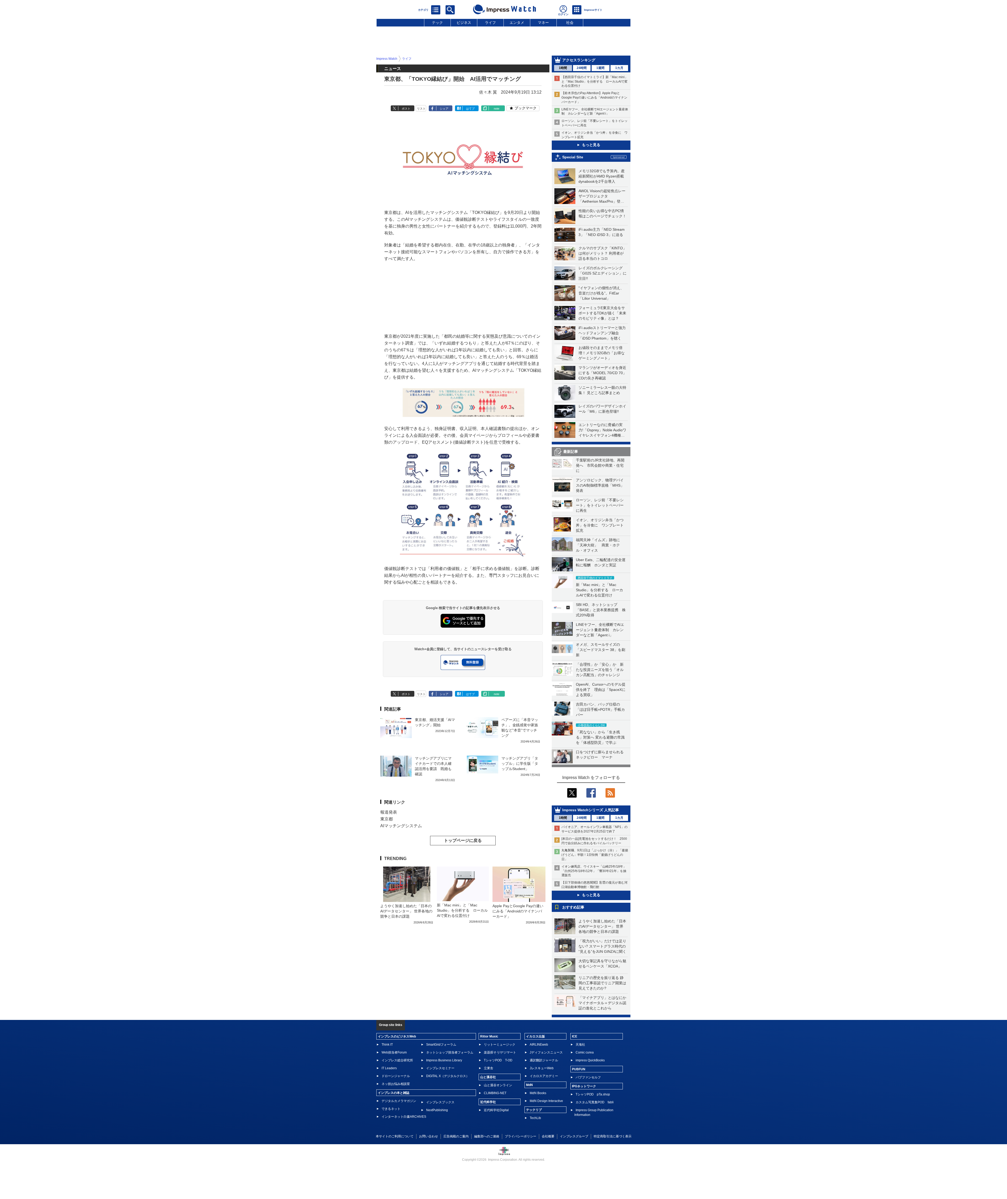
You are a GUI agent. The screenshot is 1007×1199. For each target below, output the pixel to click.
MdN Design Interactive (546, 1101)
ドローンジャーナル (396, 1076)
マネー (543, 22)
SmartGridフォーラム (441, 1044)
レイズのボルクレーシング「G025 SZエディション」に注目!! (602, 273)
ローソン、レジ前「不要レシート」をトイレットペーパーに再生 (600, 505)
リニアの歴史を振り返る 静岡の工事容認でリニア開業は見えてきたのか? (602, 983)
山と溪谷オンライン (498, 1085)
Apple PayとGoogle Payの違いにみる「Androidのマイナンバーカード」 (517, 911)
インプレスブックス (440, 1102)
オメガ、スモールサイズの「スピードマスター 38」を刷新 (600, 649)
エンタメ (517, 22)
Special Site (572, 157)
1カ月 (619, 68)
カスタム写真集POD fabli (595, 1102)
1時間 (563, 68)
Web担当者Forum (394, 1052)
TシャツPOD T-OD (498, 1060)
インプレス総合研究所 (397, 1060)
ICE (574, 1036)
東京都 (386, 819)
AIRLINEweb (539, 1044)
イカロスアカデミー (544, 1076)
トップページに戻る (463, 840)
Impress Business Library (444, 1060)
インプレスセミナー (440, 1068)
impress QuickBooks (590, 1060)
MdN (529, 1085)
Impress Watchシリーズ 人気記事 (590, 810)
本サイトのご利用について (395, 1136)
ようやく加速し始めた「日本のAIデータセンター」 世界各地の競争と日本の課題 (602, 926)
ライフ (490, 22)
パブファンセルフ (588, 1077)
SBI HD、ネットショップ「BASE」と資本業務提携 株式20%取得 (601, 610)
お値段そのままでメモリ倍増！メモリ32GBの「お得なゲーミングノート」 (602, 353)
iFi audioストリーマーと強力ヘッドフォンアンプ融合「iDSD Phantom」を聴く (602, 333)
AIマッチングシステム (401, 826)
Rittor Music (489, 1036)
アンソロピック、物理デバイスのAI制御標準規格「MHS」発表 (600, 485)
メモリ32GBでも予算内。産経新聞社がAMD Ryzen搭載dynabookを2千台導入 (602, 176)
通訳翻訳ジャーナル (544, 1060)
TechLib (535, 1118)
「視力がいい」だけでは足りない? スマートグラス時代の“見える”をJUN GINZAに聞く (602, 946)
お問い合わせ (428, 1136)
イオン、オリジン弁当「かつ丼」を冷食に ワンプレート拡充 (600, 525)
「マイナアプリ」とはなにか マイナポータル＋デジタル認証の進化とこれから (604, 1003)
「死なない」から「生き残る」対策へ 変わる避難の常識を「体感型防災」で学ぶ (600, 737)
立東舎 (488, 1068)
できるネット (391, 1109)
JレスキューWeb (542, 1068)
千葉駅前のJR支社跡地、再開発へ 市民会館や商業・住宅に (600, 465)
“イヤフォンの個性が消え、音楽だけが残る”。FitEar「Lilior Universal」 (601, 293)
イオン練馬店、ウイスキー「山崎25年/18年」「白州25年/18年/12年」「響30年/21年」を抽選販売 (593, 871)
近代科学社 (488, 1102)
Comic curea (585, 1052)
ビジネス (464, 22)
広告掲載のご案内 (456, 1136)
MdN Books (538, 1093)
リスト (421, 108)
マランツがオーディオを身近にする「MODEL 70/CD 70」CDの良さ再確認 (602, 372)
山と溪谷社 (488, 1077)
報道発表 (388, 812)
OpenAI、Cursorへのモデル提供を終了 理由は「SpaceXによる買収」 (600, 689)
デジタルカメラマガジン (399, 1101)
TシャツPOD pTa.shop (593, 1094)
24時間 (582, 68)
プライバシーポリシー (520, 1136)
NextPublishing (437, 1110)
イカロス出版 (535, 1036)
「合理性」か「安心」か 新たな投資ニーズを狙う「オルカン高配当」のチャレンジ (600, 669)
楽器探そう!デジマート (500, 1052)
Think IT (387, 1044)
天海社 (580, 1044)
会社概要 (548, 1136)
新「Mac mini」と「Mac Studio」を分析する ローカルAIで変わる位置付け (599, 590)
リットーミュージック (499, 1044)
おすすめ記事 (573, 907)
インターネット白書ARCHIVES (404, 1117)
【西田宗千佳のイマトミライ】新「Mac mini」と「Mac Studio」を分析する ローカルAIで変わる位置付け (594, 81)
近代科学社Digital (496, 1110)
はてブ (470, 108)
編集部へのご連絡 (486, 1136)
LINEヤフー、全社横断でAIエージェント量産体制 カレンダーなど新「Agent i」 (600, 629)
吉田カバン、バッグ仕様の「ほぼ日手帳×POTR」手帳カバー (600, 709)
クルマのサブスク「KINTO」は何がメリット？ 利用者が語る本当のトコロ (602, 253)
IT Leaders (389, 1068)
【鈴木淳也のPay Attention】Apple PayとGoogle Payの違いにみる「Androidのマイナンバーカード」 (594, 97)
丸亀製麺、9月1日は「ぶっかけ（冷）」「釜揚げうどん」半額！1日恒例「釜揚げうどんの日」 (594, 854)
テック (437, 22)
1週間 (600, 68)
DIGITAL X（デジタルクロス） (447, 1076)
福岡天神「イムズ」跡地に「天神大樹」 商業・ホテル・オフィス (598, 545)
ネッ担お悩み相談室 (396, 1084)
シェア (444, 108)
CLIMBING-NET (495, 1093)
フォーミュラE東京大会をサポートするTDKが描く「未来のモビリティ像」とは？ (602, 313)
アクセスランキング (578, 60)
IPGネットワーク (584, 1086)
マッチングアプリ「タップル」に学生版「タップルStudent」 (519, 763)
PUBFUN (578, 1069)
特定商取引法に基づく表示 (612, 1136)
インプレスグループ (574, 1136)
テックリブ (534, 1110)
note (496, 108)
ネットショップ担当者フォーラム (449, 1052)
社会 (570, 22)
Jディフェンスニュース (546, 1052)
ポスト (406, 108)
